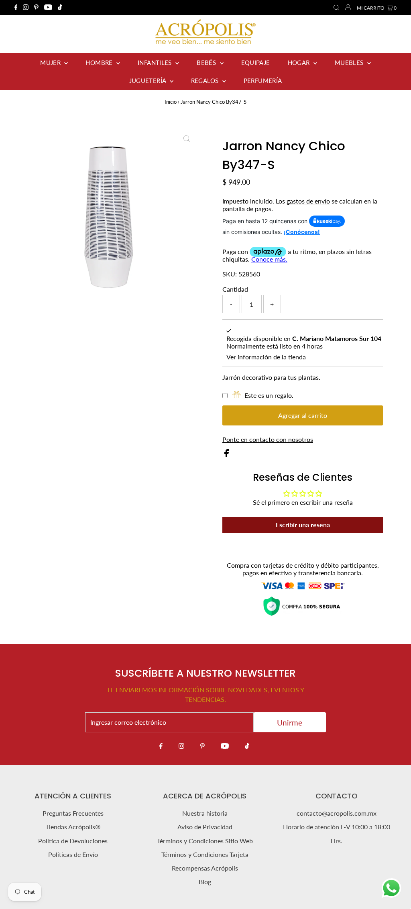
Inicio (171, 102)
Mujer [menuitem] (51, 62)
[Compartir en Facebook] (226, 454)
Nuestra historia (205, 813)
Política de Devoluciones (73, 841)
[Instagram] (26, 7)
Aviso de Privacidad (204, 826)
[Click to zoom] (186, 138)
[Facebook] (16, 7)
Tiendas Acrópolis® (72, 826)
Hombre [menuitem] (99, 62)
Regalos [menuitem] (205, 80)
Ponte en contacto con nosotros (267, 439)
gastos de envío (308, 201)
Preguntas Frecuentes (73, 813)
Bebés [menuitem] (207, 62)
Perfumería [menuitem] (263, 80)
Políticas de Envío (73, 854)
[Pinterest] (36, 7)
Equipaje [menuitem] (255, 62)
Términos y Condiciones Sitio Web (205, 841)
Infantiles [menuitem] (155, 62)
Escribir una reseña (303, 524)
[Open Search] (336, 8)
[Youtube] (48, 7)
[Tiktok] (60, 7)
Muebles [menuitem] (350, 62)
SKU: (229, 274)
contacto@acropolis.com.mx (336, 813)
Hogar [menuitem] (299, 62)
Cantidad (235, 289)
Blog (205, 881)
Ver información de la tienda (266, 357)
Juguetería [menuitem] (148, 80)
